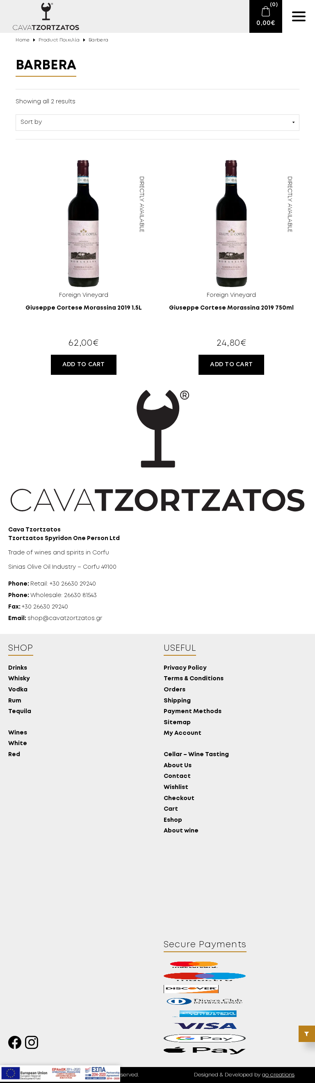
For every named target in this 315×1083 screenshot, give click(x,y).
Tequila (19, 711)
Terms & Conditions (194, 679)
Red (14, 754)
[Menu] (298, 16)
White (17, 743)
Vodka (17, 690)
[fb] (16, 1045)
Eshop (173, 820)
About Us (178, 765)
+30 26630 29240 (38, 606)
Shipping (177, 701)
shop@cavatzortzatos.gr (55, 618)
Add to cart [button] (83, 364)
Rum (14, 701)
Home (23, 40)
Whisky (19, 679)
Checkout (179, 798)
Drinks (17, 668)
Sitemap (177, 722)
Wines (17, 733)
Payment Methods (192, 711)
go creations (278, 1075)
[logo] (41, 16)
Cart (171, 809)
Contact (177, 776)
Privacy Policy (185, 668)
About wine (181, 831)
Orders (174, 690)
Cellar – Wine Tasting (196, 754)
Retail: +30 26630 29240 (52, 583)
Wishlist (176, 787)
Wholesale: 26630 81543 (52, 595)
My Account (182, 733)
